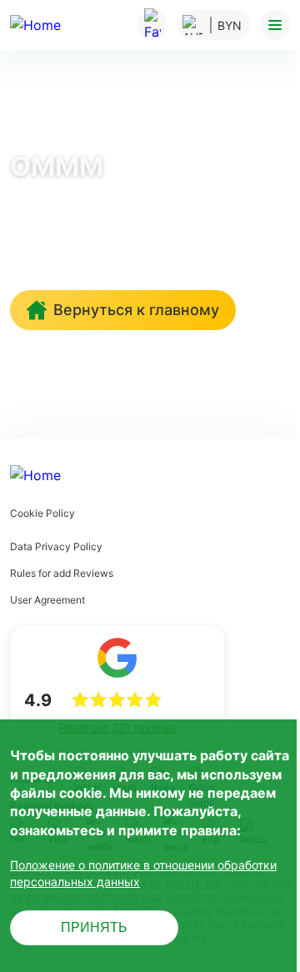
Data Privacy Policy (56, 546)
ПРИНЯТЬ (94, 927)
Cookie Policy (42, 513)
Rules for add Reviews (61, 573)
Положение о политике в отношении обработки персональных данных (143, 873)
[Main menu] (275, 25)
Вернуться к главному (136, 309)
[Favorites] (153, 25)
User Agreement (47, 600)
